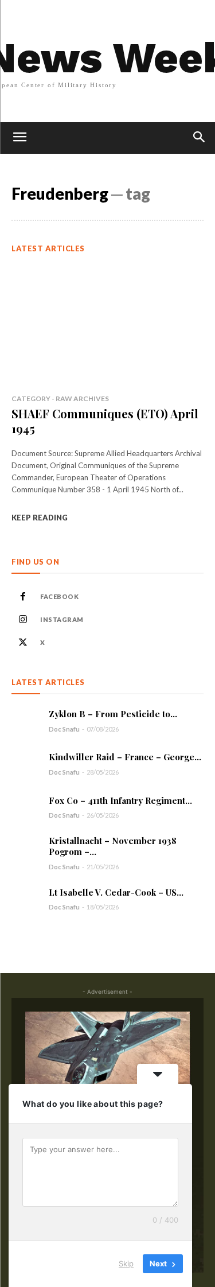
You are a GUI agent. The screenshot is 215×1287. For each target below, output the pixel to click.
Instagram (62, 619)
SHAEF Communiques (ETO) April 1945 (104, 421)
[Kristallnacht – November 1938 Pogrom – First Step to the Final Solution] (25, 849)
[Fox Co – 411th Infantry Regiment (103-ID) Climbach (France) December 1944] (25, 806)
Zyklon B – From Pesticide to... (113, 714)
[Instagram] (22, 619)
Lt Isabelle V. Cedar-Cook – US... (116, 892)
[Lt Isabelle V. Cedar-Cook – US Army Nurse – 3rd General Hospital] (25, 898)
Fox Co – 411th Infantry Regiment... (120, 800)
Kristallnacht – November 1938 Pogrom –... (113, 846)
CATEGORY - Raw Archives (60, 398)
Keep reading (39, 517)
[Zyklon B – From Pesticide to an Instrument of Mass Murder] (25, 720)
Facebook (59, 596)
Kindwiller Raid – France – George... (125, 757)
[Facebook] (22, 596)
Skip (126, 1263)
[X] (22, 642)
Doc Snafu (64, 729)
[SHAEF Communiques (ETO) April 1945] (107, 325)
